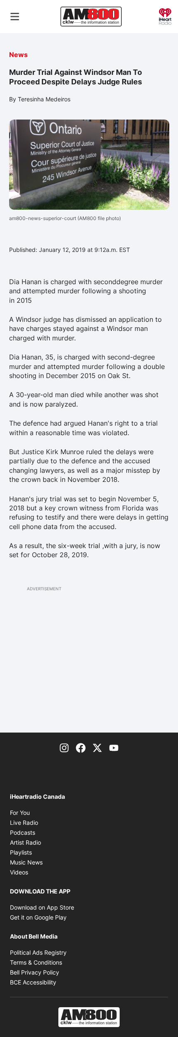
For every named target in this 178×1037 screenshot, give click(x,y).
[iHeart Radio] (165, 16)
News (18, 54)
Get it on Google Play (38, 917)
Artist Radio (25, 842)
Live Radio (24, 822)
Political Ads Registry (38, 952)
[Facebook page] (81, 747)
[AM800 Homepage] (91, 16)
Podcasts (22, 832)
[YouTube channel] (114, 747)
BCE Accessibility (33, 982)
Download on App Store (42, 907)
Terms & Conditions (36, 962)
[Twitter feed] (97, 747)
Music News (26, 862)
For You (20, 812)
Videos (19, 872)
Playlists (21, 852)
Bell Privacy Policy (34, 972)
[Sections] (15, 16)
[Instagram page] (64, 747)
